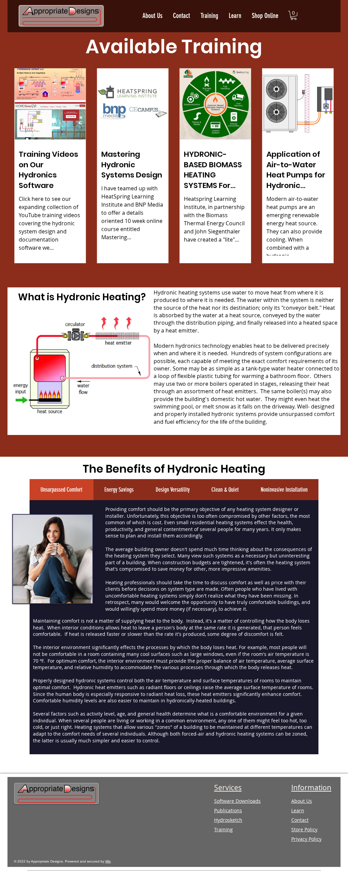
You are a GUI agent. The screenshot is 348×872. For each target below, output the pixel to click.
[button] (293, 15)
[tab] (61, 489)
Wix (108, 861)
